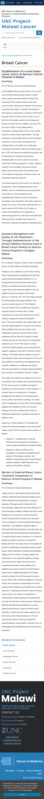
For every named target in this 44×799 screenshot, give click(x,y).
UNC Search (39, 3)
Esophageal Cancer (10, 656)
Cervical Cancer (9, 651)
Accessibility (10, 3)
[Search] (39, 32)
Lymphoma (7, 668)
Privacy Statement (34, 770)
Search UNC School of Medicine (29, 38)
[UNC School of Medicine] (22, 761)
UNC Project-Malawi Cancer (19, 23)
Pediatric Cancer (9, 673)
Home (4, 55)
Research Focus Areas (14, 55)
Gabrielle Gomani (10, 717)
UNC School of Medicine (13, 11)
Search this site (9, 38)
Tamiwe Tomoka (10, 724)
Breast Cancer (9, 645)
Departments (27, 3)
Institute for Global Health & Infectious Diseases (20, 15)
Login (39, 773)
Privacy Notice (27, 790)
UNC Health (10, 770)
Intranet (20, 770)
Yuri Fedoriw (9, 720)
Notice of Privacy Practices (32, 777)
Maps (19, 3)
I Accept (22, 794)
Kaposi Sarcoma (9, 662)
